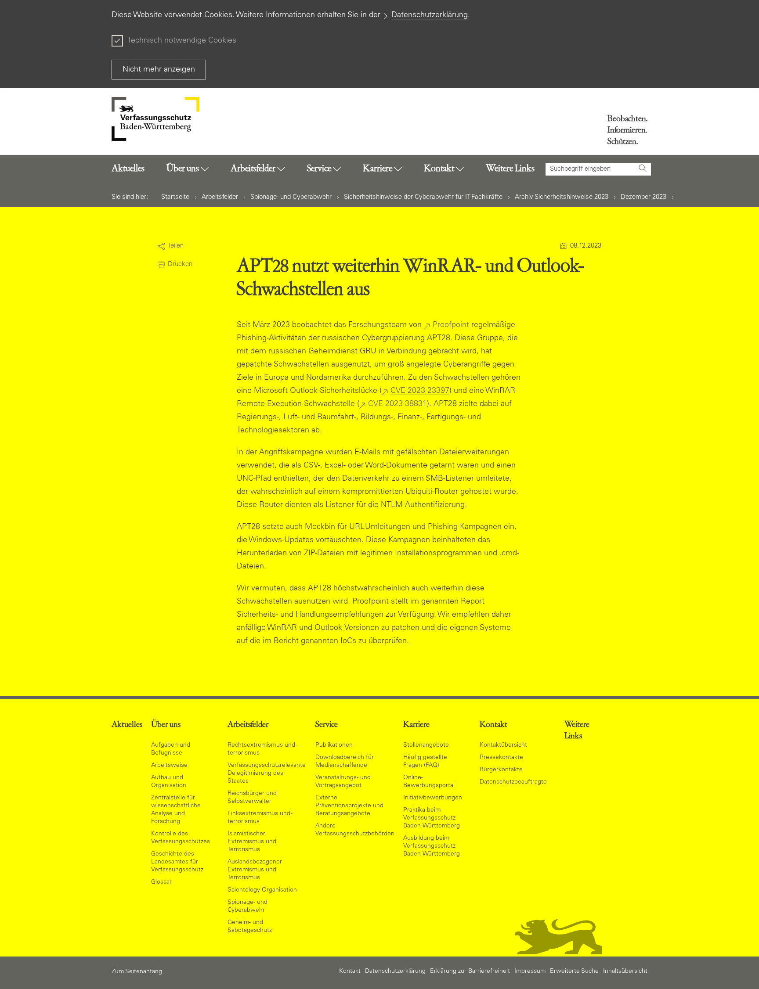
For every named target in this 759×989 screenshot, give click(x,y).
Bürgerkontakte (501, 770)
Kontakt (350, 971)
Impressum (530, 971)
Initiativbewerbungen (432, 798)
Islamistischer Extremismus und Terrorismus (252, 842)
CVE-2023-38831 (397, 404)
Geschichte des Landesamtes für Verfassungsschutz (177, 862)
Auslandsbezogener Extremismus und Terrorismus (255, 870)
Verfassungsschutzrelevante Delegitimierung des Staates (267, 773)
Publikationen (334, 745)
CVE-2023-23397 (419, 391)
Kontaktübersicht (503, 745)
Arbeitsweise (169, 765)
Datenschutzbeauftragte (513, 782)
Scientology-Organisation (262, 890)
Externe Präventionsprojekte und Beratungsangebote (349, 806)
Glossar (161, 882)
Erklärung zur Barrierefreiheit (470, 971)
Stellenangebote (426, 745)
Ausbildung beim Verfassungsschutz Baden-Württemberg (431, 846)
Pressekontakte (501, 758)
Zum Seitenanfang (137, 972)
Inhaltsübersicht (625, 971)
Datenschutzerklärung (429, 15)
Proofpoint (451, 325)
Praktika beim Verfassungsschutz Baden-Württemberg (431, 818)
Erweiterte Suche (574, 971)
